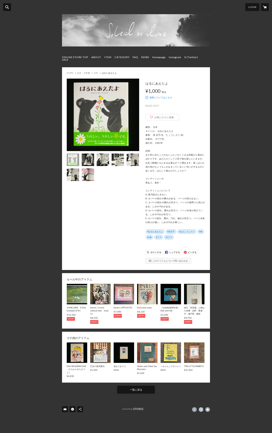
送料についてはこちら (161, 97)
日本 (96, 73)
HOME (70, 73)
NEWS (145, 57)
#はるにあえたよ (155, 231)
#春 (200, 231)
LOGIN (252, 7)
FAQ (135, 57)
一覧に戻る (136, 389)
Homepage (159, 57)
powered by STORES (133, 409)
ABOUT (96, 57)
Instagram (175, 57)
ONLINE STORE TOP (75, 57)
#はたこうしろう (187, 231)
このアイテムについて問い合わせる (170, 260)
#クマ (158, 237)
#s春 (149, 237)
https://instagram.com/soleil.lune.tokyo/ (201, 409)
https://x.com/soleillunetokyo (194, 409)
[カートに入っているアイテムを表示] (265, 7)
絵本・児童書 (83, 73)
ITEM (107, 57)
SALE (65, 59)
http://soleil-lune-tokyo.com (207, 409)
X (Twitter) (191, 57)
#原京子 (171, 231)
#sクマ (169, 237)
